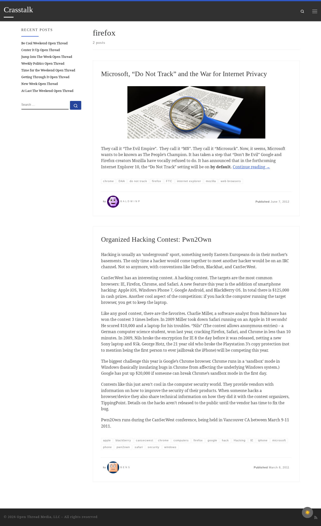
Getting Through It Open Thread (45, 77)
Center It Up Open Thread (40, 50)
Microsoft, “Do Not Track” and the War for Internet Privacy (184, 74)
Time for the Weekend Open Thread (48, 70)
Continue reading (251, 167)
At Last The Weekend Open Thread (47, 91)
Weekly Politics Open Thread (42, 63)
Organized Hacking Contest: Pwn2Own (156, 239)
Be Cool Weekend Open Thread (44, 43)
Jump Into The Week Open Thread (46, 57)
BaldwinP (130, 201)
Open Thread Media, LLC (38, 516)
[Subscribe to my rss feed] (315, 517)
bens (125, 467)
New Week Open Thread (39, 84)
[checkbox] (307, 512)
